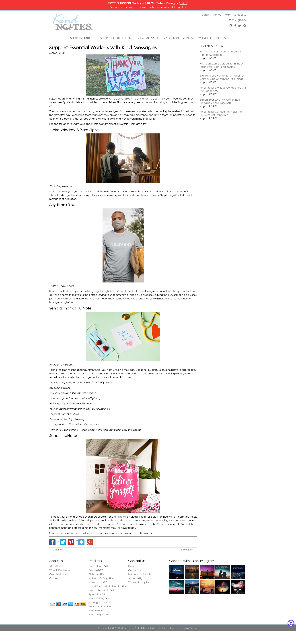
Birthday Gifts (96, 574)
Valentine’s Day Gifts (101, 578)
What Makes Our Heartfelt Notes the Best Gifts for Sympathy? (221, 113)
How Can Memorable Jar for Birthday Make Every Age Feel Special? (222, 65)
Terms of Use (168, 628)
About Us (54, 566)
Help (227, 14)
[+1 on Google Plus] (90, 540)
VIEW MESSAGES (149, 38)
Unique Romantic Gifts (102, 590)
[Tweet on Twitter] (64, 540)
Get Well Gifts (96, 570)
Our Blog (54, 578)
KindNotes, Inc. (127, 628)
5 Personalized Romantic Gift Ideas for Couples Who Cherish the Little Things (222, 77)
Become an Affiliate (139, 574)
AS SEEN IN (171, 38)
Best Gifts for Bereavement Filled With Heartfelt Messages (221, 53)
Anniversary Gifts (98, 582)
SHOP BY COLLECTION (116, 38)
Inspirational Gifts (99, 566)
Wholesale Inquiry (138, 582)
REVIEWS (189, 38)
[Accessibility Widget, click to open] (291, 623)
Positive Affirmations (100, 606)
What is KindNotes (59, 570)
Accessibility (135, 578)
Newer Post (187, 549)
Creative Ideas (58, 574)
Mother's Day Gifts (99, 598)
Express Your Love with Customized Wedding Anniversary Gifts (220, 101)
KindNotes (120, 516)
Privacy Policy (149, 628)
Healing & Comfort (100, 602)
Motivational (96, 610)
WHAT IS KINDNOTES (212, 38)
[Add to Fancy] (82, 540)
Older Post (58, 549)
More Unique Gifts (99, 614)
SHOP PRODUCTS (82, 38)
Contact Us (239, 14)
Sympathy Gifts (98, 594)
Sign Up (217, 14)
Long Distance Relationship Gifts (107, 586)
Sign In (206, 14)
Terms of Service (189, 628)
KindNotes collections (81, 533)
